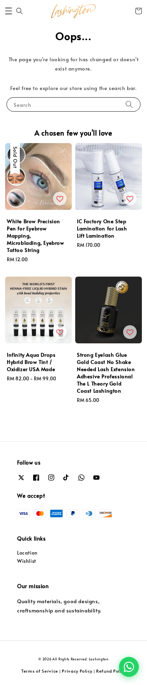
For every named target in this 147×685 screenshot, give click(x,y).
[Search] (129, 104)
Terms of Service (39, 671)
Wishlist (26, 561)
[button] (8, 10)
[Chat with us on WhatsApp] (129, 667)
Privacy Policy (77, 671)
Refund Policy (111, 671)
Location (27, 552)
